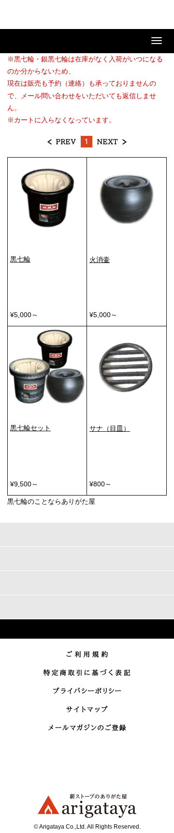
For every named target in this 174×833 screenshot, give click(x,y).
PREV (61, 141)
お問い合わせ (132, 15)
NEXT (112, 141)
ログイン (108, 15)
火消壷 (99, 259)
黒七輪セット (30, 428)
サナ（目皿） (109, 428)
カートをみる (156, 15)
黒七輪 (20, 259)
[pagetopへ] (87, 629)
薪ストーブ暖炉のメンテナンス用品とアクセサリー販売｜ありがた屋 (41, 16)
